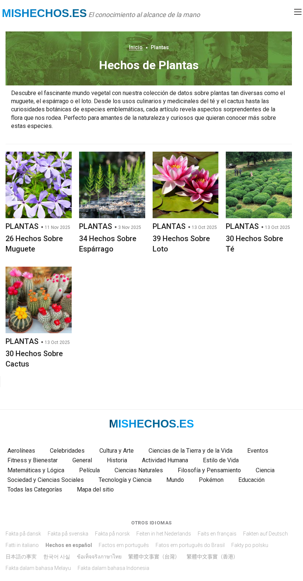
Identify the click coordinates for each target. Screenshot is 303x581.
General (82, 460)
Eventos (257, 450)
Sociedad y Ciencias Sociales (45, 479)
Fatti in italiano (22, 545)
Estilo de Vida (221, 460)
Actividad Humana (165, 460)
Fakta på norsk (112, 534)
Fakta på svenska (68, 534)
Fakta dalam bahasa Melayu (38, 568)
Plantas (22, 226)
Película (89, 470)
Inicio (136, 47)
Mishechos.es (44, 13)
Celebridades (67, 450)
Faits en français (217, 534)
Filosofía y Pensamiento (209, 470)
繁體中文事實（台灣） (154, 557)
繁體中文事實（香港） (212, 557)
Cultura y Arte (116, 450)
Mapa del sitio (95, 489)
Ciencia (265, 470)
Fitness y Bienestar (32, 460)
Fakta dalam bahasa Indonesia (113, 568)
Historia (117, 460)
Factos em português (124, 545)
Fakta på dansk (23, 534)
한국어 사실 (56, 557)
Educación (251, 479)
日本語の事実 (21, 557)
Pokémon (211, 479)
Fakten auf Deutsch (265, 534)
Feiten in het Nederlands (163, 534)
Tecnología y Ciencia (125, 479)
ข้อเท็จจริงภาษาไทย (99, 557)
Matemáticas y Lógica (35, 470)
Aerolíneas (21, 450)
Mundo (175, 479)
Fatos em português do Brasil (190, 545)
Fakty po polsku (249, 545)
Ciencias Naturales (139, 470)
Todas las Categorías (34, 489)
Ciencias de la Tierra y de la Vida (190, 450)
